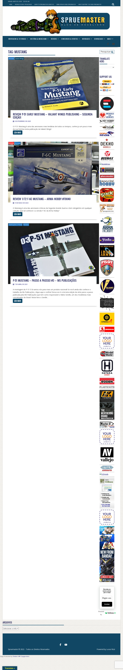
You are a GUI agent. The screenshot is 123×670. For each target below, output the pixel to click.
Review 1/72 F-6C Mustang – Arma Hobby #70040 (42, 199)
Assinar (107, 604)
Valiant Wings (19, 58)
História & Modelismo (38, 39)
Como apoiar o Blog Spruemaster (66, 4)
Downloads (98, 39)
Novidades (86, 39)
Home (10, 4)
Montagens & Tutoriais (17, 39)
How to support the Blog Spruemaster (89, 4)
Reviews (54, 39)
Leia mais (17, 132)
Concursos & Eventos (69, 39)
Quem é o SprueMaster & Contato (44, 4)
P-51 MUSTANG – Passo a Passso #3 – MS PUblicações (45, 280)
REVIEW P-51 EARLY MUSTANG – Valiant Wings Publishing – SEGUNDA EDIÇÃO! (52, 115)
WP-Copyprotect (23, 656)
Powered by (102, 613)
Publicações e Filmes (15, 225)
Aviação (11, 143)
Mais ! (109, 39)
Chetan (15, 656)
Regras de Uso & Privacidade (23, 4)
